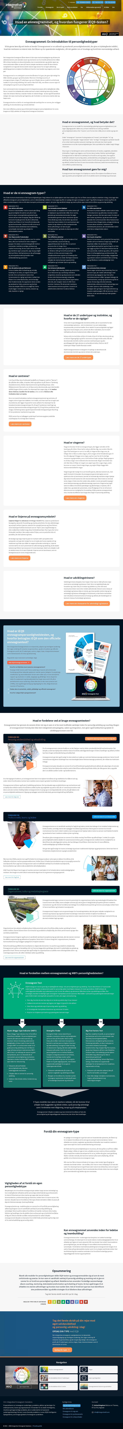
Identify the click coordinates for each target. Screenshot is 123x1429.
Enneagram (50, 7)
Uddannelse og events (93, 7)
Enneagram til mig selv (70, 1411)
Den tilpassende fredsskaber (19, 237)
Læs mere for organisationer (14, 957)
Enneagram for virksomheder (72, 1417)
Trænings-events (84, 2)
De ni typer (60, 7)
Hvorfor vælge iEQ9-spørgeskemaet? (23, 693)
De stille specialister (94, 208)
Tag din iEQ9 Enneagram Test (71, 1405)
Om (113, 7)
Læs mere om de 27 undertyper (78, 357)
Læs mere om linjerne (19, 558)
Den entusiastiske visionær (96, 268)
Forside (40, 7)
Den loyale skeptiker (94, 237)
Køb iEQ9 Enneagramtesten (18, 662)
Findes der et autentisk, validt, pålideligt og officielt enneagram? (33, 689)
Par (82, 7)
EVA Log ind (111, 2)
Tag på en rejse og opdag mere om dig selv (101, 739)
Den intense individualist (56, 268)
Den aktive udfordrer (16, 208)
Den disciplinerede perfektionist (20, 268)
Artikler (106, 7)
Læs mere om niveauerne (87, 603)
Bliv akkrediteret (68, 1408)
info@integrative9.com (102, 1412)
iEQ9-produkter (72, 7)
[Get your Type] (21, 1377)
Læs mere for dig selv (12, 797)
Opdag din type (60, 1350)
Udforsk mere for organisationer (104, 891)
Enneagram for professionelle (73, 1414)
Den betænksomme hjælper (57, 208)
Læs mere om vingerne (75, 498)
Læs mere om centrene (20, 424)
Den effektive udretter (55, 237)
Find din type (99, 2)
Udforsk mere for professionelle (104, 817)
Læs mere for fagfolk (12, 877)
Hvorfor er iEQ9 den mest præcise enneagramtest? (27, 667)
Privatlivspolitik (37, 1426)
